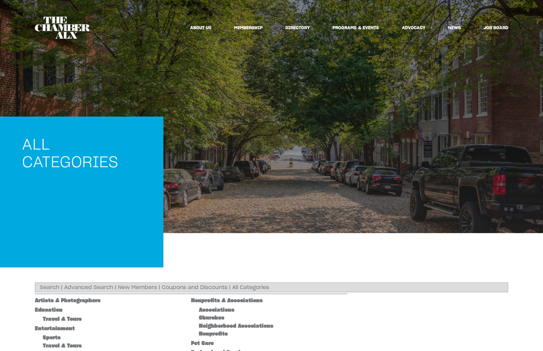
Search (49, 287)
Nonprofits (213, 333)
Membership (248, 27)
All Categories (250, 287)
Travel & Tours (62, 318)
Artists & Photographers (68, 300)
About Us (200, 27)
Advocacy (413, 27)
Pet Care (202, 343)
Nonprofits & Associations (227, 300)
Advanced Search (88, 287)
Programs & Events (355, 27)
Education (49, 309)
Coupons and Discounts (195, 287)
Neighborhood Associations (236, 325)
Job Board (496, 27)
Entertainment (55, 328)
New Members (137, 287)
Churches (211, 317)
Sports (52, 337)
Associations (216, 309)
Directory (297, 27)
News (454, 27)
